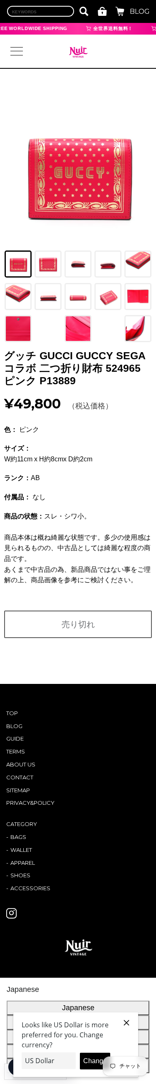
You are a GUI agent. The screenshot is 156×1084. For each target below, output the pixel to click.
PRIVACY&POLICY (30, 802)
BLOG (140, 11)
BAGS (18, 837)
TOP (12, 713)
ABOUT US (20, 764)
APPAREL (22, 862)
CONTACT (19, 777)
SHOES (20, 875)
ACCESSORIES (30, 888)
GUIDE (15, 738)
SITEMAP (18, 790)
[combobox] (40, 11)
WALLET (21, 849)
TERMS (15, 751)
